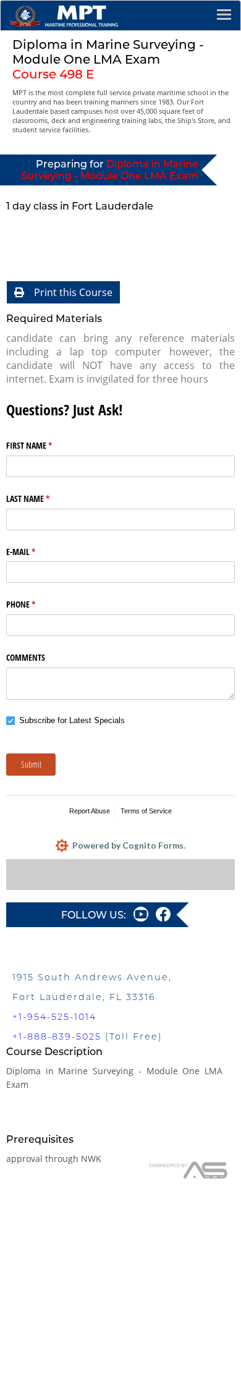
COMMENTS (25, 657)
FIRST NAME (43, 445)
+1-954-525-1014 (54, 1016)
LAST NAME (42, 498)
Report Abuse (89, 811)
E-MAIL (35, 551)
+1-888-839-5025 (56, 1036)
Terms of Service (146, 811)
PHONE (35, 604)
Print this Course (73, 292)
